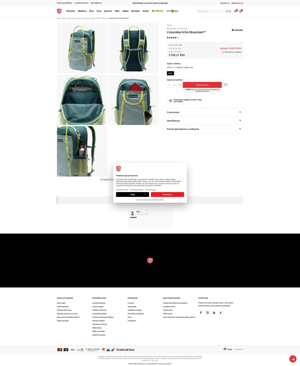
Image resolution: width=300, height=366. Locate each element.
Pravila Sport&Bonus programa (175, 303)
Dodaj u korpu (202, 85)
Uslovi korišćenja (98, 303)
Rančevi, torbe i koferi (92, 18)
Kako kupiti (61, 303)
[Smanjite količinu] (169, 85)
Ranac (104, 18)
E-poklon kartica (169, 306)
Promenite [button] (239, 349)
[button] (76, 11)
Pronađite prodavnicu (136, 313)
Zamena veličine (98, 321)
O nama (131, 303)
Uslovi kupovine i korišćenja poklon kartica (179, 317)
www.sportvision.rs (139, 364)
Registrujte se (237, 3)
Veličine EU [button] (171, 67)
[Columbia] (237, 29)
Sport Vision (61, 18)
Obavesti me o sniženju (232, 52)
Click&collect (168, 310)
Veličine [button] (179, 67)
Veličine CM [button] (188, 67)
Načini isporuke (63, 321)
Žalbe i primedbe (98, 331)
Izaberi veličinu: (174, 63)
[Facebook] (201, 312)
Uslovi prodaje (97, 306)
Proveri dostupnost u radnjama (183, 129)
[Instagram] (207, 312)
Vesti (130, 317)
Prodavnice (132, 321)
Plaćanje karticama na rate (67, 313)
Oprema (79, 18)
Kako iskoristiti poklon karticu (68, 317)
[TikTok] (220, 312)
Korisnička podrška (99, 313)
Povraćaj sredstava (99, 324)
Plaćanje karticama (64, 310)
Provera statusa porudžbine (103, 317)
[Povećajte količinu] (180, 85)
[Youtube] (214, 312)
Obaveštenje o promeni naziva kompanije (150, 3)
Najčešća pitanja (98, 335)
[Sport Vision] (59, 11)
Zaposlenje (132, 306)
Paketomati (167, 313)
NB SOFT (154, 364)
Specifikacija (173, 120)
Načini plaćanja (62, 306)
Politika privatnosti (99, 310)
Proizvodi (71, 18)
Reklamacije (96, 328)
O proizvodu (173, 112)
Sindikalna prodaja (135, 310)
